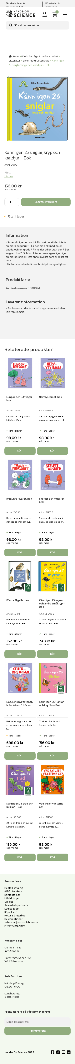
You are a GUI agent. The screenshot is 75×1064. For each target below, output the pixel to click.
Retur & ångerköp (15, 916)
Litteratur (14, 61)
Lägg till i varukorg (46, 202)
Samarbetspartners (16, 905)
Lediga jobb (11, 909)
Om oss (8, 902)
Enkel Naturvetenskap (36, 61)
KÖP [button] (19, 451)
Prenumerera (37, 1031)
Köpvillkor (10, 912)
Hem (16, 56)
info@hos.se (12, 951)
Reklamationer (13, 919)
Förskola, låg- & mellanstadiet (39, 56)
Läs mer (8, 176)
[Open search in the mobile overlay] (37, 25)
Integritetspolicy (14, 926)
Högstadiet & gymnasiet (52, 5)
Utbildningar (11, 898)
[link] (55, 14)
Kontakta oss (12, 895)
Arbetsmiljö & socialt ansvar (21, 922)
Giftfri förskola (13, 891)
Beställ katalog (13, 888)
